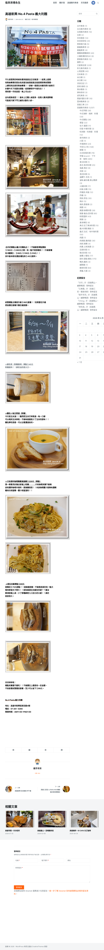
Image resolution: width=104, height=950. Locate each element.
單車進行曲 (81, 44)
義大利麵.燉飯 (85, 228)
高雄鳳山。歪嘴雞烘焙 (45, 831)
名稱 (17, 860)
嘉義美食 (80, 50)
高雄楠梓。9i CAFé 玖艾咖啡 (80, 831)
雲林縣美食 (81, 101)
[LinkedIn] (62, 750)
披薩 (81, 150)
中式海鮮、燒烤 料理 (89, 114)
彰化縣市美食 (82, 68)
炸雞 (81, 195)
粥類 (81, 219)
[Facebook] (93, 3)
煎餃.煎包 (83, 198)
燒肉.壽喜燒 (84, 204)
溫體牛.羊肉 (84, 177)
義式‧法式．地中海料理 (31, 19)
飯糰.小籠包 (84, 256)
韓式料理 (83, 253)
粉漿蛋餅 (83, 216)
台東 (79, 35)
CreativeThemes (38, 946)
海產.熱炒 (83, 168)
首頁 (55, 3)
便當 (81, 123)
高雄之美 (80, 105)
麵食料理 (83, 268)
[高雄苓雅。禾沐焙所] (19, 819)
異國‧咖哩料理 (85, 210)
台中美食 (80, 26)
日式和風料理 (85, 153)
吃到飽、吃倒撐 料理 (89, 132)
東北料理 (83, 162)
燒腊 (81, 207)
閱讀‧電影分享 (83, 98)
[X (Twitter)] (29, 750)
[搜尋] (98, 3)
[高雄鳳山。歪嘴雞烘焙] (52, 819)
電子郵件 (45, 860)
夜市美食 (83, 138)
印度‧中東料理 (85, 129)
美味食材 (80, 92)
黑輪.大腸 (83, 271)
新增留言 (19, 868)
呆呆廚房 (84, 3)
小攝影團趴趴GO (84, 56)
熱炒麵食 (80, 89)
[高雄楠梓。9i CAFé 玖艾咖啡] (84, 819)
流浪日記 (80, 83)
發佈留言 (19, 887)
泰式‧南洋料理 (85, 165)
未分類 (80, 77)
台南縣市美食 (82, 32)
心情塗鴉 (80, 71)
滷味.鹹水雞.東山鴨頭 (88, 180)
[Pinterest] (46, 750)
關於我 (62, 3)
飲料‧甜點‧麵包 (86, 259)
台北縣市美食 (82, 29)
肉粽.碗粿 (83, 244)
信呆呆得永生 (12, 2)
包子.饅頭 (83, 126)
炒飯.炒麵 (83, 189)
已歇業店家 (81, 65)
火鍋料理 (83, 186)
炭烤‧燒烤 (81, 86)
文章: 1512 (37, 773)
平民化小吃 (84, 147)
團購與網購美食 (83, 53)
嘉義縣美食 (81, 47)
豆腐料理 (83, 250)
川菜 (81, 141)
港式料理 (83, 174)
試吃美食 (80, 95)
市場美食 (83, 144)
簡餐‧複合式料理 (86, 213)
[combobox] (86, 14)
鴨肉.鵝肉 (83, 262)
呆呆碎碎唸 (81, 41)
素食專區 (83, 222)
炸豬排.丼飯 (84, 192)
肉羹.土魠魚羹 (85, 247)
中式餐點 (83, 120)
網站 (69, 860)
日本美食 (80, 74)
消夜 (81, 171)
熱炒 (81, 201)
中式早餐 (83, 111)
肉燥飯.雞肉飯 (85, 241)
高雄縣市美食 (72, 3)
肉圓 (81, 238)
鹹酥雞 (82, 265)
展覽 (79, 62)
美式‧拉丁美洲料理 (87, 225)
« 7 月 (79, 362)
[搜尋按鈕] (97, 14)
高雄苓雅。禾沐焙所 (12, 831)
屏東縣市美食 (82, 59)
